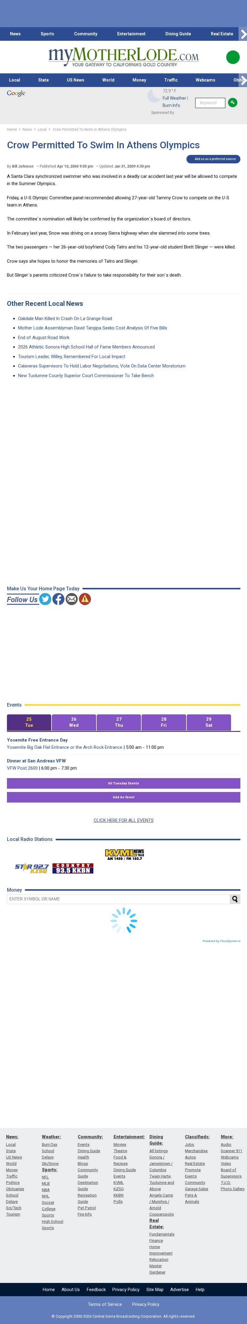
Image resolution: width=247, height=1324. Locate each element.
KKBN (119, 1195)
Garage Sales (196, 1189)
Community (85, 33)
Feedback (96, 1289)
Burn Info (171, 105)
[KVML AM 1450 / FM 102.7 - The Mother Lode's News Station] (124, 853)
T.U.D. (226, 1182)
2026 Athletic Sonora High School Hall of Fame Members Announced (86, 347)
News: (12, 1137)
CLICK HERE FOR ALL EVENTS (124, 820)
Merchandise (196, 1151)
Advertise (179, 1289)
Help (200, 1289)
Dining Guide (178, 33)
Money (139, 80)
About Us (70, 1289)
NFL (45, 1177)
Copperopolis (161, 1214)
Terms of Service (105, 1304)
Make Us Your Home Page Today (43, 588)
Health (83, 1157)
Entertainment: (129, 1137)
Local (14, 80)
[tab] (29, 722)
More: (227, 1137)
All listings (158, 1151)
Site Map (155, 1289)
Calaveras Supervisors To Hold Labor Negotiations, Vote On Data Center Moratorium (102, 366)
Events (83, 1144)
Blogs (83, 1163)
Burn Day (49, 1144)
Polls (118, 1201)
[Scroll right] (243, 34)
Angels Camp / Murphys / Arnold (161, 1201)
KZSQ (119, 1189)
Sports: (49, 1169)
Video (226, 1163)
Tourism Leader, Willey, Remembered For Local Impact (71, 356)
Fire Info (85, 1214)
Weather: (51, 1137)
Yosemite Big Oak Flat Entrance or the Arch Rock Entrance (64, 747)
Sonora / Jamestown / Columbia (161, 1163)
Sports (47, 33)
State (43, 80)
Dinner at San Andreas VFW (36, 761)
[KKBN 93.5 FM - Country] (72, 866)
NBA (46, 1190)
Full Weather (174, 98)
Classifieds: (197, 1137)
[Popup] (233, 57)
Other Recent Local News (45, 303)
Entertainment (131, 33)
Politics (13, 1182)
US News (75, 80)
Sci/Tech (13, 1208)
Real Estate (222, 33)
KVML (119, 1182)
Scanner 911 (231, 1151)
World (108, 80)
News (15, 33)
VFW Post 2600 (22, 768)
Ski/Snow (50, 1163)
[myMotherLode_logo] (123, 57)
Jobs (189, 1144)
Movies (120, 1144)
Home (49, 1289)
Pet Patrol (87, 1208)
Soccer (48, 1202)
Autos (190, 1157)
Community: (90, 1137)
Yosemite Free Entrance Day (37, 740)
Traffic (171, 80)
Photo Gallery (233, 1189)
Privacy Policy (125, 1289)
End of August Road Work (43, 337)
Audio (226, 1144)
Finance (156, 1240)
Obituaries (15, 1189)
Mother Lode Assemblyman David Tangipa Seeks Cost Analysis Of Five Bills (92, 328)
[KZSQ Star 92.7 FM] (29, 866)
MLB (46, 1183)
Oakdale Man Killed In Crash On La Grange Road (65, 318)
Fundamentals (161, 1234)
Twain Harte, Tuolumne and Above (161, 1182)
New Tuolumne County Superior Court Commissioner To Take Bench (86, 375)
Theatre (120, 1151)
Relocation (158, 1259)
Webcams (205, 80)
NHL (45, 1196)
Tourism (13, 1214)
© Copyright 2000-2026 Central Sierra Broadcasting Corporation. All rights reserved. (123, 1316)
